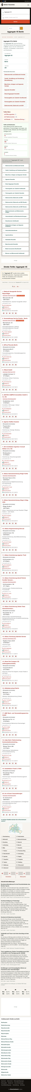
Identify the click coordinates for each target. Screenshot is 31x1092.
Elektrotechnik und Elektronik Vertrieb (14, 74)
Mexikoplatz (4, 1022)
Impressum (3, 1081)
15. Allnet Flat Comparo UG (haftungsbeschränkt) (10, 662)
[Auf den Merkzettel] (6, 313)
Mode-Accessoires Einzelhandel (13, 248)
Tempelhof (5, 859)
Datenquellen (23, 876)
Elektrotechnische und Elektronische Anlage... (14, 211)
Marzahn (19, 845)
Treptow (5, 862)
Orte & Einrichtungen (19, 1083)
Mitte (4, 848)
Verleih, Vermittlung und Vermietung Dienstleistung (14, 79)
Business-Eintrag (20, 119)
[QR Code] (15, 313)
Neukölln (20, 848)
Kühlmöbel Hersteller (10, 239)
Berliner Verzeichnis (7, 37)
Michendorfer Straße (6, 1061)
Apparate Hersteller (9, 90)
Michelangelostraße (6, 1050)
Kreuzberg (5, 842)
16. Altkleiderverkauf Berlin (10, 688)
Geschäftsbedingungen (6, 1085)
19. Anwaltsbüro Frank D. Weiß (11, 768)
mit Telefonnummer (10, 117)
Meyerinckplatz (5, 1033)
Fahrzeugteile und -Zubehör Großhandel (15, 98)
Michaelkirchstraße (6, 1047)
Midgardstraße (4, 1072)
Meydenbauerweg (5, 1025)
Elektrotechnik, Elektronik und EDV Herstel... (16, 207)
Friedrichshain (21, 836)
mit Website (8, 119)
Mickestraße (4, 1069)
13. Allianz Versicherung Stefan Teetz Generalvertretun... (13, 607)
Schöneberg (21, 853)
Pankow (5, 850)
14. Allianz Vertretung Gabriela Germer (14, 636)
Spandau (5, 856)
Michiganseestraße (6, 1066)
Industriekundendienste (11, 230)
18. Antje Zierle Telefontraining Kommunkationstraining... (11, 741)
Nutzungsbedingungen (19, 1081)
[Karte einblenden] (3, 313)
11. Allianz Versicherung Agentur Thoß (14, 555)
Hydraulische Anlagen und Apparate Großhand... (14, 225)
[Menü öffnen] (28, 5)
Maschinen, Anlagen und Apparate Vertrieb (13, 85)
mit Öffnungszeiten (10, 114)
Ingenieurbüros (9, 235)
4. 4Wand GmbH (7, 370)
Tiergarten (20, 859)
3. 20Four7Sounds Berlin (10, 345)
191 (5, 148)
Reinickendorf (6, 853)
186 (5, 142)
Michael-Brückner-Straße (7, 1041)
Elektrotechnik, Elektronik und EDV (14, 105)
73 (5, 135)
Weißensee (5, 865)
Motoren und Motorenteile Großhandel (14, 253)
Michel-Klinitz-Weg (6, 1055)
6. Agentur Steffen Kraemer (10, 422)
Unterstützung (16, 1085)
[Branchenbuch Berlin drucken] (2, 873)
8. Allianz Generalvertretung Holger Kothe (15, 474)
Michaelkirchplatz (5, 1044)
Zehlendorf (5, 868)
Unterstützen (8, 876)
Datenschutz (10, 1081)
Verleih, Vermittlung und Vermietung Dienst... (16, 170)
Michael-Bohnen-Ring (6, 1039)
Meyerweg (3, 1036)
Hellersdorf (5, 839)
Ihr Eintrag (22, 1085)
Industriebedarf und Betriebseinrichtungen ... (16, 216)
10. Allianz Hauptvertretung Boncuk (13, 528)
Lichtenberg (5, 845)
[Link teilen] (9, 873)
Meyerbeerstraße (5, 1028)
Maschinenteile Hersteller (11, 244)
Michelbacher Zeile (6, 1053)
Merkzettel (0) (27, 1)
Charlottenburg (6, 836)
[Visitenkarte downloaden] (9, 313)
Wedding (20, 862)
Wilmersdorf (21, 865)
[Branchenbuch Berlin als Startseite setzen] (24, 873)
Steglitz (20, 856)
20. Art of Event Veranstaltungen (12, 793)
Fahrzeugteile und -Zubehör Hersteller (14, 101)
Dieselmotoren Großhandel (12, 221)
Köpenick (20, 842)
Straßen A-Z (10, 1083)
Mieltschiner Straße (6, 1075)
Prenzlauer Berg (21, 850)
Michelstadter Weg (5, 1058)
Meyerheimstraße (5, 1030)
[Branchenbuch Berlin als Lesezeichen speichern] (17, 873)
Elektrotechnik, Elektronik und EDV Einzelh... (16, 202)
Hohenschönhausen (22, 839)
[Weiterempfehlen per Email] (12, 313)
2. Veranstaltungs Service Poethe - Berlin (15, 318)
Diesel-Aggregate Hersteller (12, 94)
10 (17, 286)
